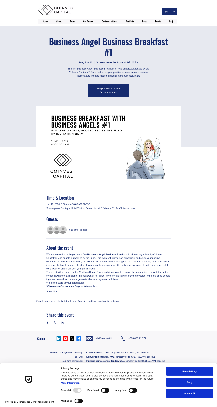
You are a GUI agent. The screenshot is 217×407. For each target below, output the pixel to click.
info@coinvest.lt (103, 338)
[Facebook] (78, 338)
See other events (108, 92)
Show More (52, 291)
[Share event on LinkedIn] (62, 322)
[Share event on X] (55, 322)
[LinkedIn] (59, 338)
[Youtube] (65, 338)
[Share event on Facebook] (47, 322)
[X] (72, 338)
